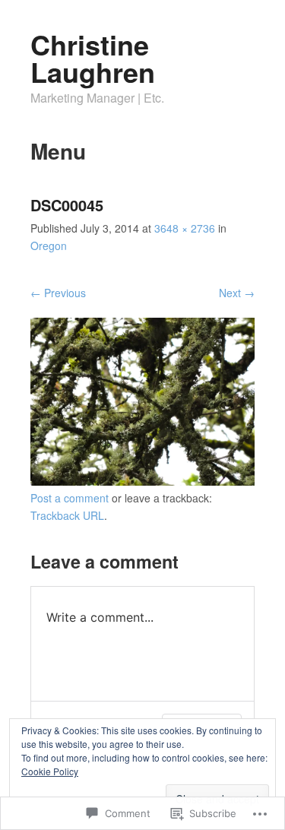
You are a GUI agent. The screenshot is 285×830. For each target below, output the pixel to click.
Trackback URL (67, 515)
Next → (237, 292)
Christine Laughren (92, 57)
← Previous (58, 292)
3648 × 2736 (184, 228)
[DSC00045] (142, 481)
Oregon (48, 245)
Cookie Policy (49, 771)
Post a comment (69, 497)
